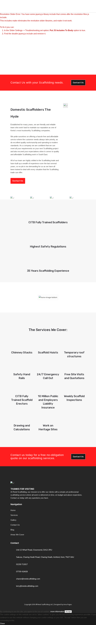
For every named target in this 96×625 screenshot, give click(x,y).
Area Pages (68, 604)
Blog (12, 530)
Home (13, 510)
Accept (68, 612)
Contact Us (78, 82)
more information (57, 611)
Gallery (13, 520)
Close (2, 623)
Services (14, 515)
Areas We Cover (17, 535)
